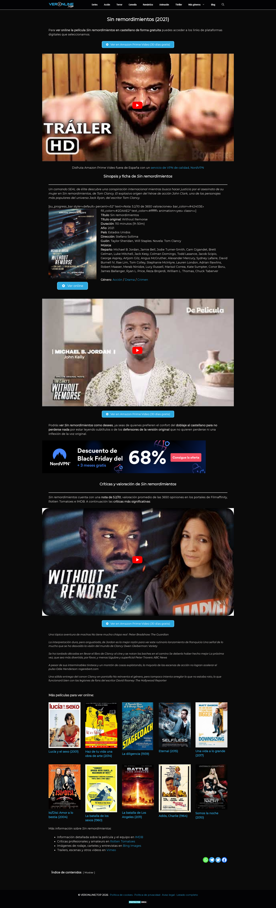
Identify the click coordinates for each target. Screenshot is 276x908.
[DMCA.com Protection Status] (138, 902)
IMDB (139, 837)
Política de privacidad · (148, 894)
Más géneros (194, 4)
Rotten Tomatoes (122, 841)
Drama (130, 279)
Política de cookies (121, 894)
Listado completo (187, 894)
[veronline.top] (61, 5)
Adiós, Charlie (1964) (173, 816)
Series (95, 4)
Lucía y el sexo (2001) (64, 751)
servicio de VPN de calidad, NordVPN (177, 167)
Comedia (133, 4)
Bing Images (132, 846)
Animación (164, 4)
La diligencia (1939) (135, 754)
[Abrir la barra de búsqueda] (222, 5)
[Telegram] (212, 860)
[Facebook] (224, 860)
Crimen (142, 279)
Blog (213, 4)
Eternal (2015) (168, 751)
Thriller (178, 4)
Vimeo (111, 850)
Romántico (148, 4)
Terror (119, 4)
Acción (107, 4)
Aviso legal (168, 894)
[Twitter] (218, 860)
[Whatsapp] (205, 860)
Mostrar (88, 872)
